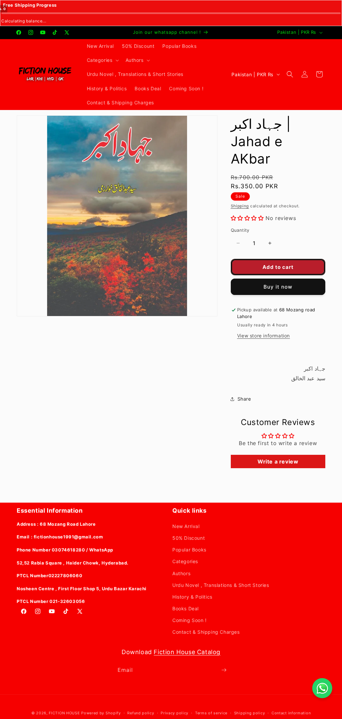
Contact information (291, 713)
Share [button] (244, 399)
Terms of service (211, 713)
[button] (102, 60)
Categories (185, 561)
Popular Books (189, 549)
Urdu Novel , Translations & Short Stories (220, 585)
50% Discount (188, 538)
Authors (181, 573)
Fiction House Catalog (187, 651)
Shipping (240, 205)
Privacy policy (174, 713)
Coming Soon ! (189, 620)
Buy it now (278, 287)
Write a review (278, 461)
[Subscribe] (223, 670)
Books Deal (185, 608)
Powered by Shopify (101, 713)
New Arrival (186, 526)
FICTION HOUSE (64, 713)
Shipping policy (249, 713)
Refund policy (140, 713)
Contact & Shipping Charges (206, 632)
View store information (263, 335)
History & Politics (192, 597)
